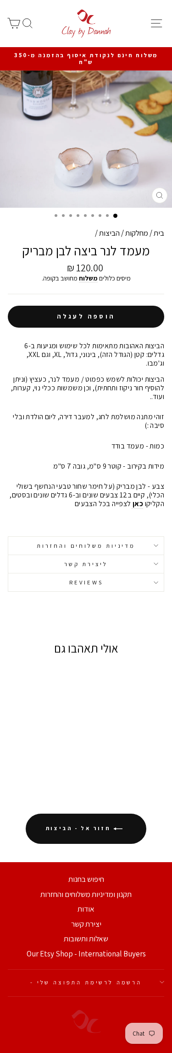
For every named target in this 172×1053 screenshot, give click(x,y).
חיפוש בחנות (86, 879)
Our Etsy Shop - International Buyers (86, 954)
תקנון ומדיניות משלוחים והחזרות (86, 894)
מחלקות (136, 233)
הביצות (109, 233)
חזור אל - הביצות (79, 828)
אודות (86, 909)
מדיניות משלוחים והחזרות (86, 546)
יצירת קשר (86, 924)
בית (159, 233)
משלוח (88, 278)
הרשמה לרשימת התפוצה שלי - (86, 982)
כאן (137, 503)
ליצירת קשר (86, 564)
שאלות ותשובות (86, 939)
